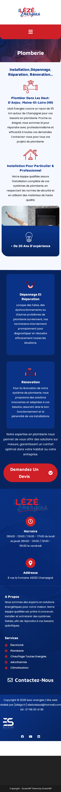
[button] (30, 32)
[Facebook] (22, 736)
